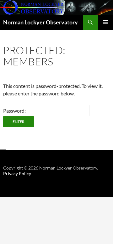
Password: (15, 111)
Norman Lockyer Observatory (40, 22)
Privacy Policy (17, 173)
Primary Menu (105, 22)
